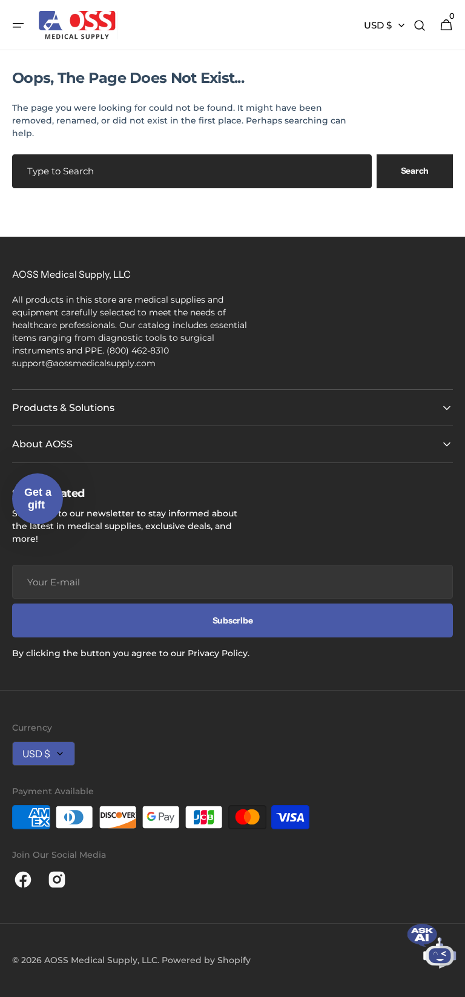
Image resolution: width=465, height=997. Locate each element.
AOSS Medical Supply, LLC (100, 960)
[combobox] (192, 171)
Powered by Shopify (206, 960)
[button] (18, 25)
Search (415, 170)
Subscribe (232, 620)
